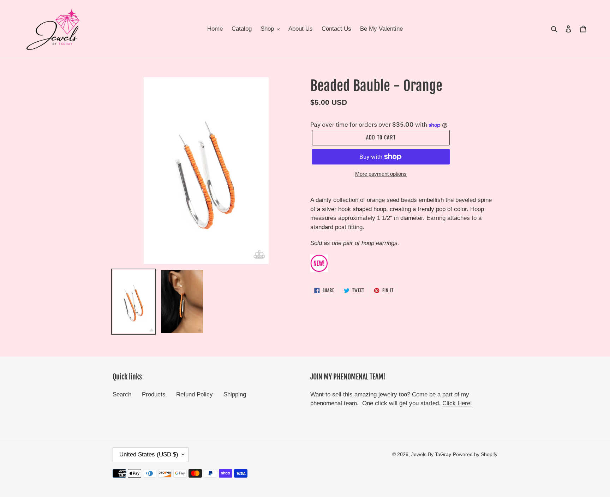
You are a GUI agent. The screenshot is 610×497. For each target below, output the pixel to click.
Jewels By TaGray (431, 454)
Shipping (234, 394)
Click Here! (457, 403)
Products (154, 394)
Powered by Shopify (475, 454)
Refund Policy (194, 394)
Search (122, 394)
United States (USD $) (148, 454)
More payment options (381, 174)
